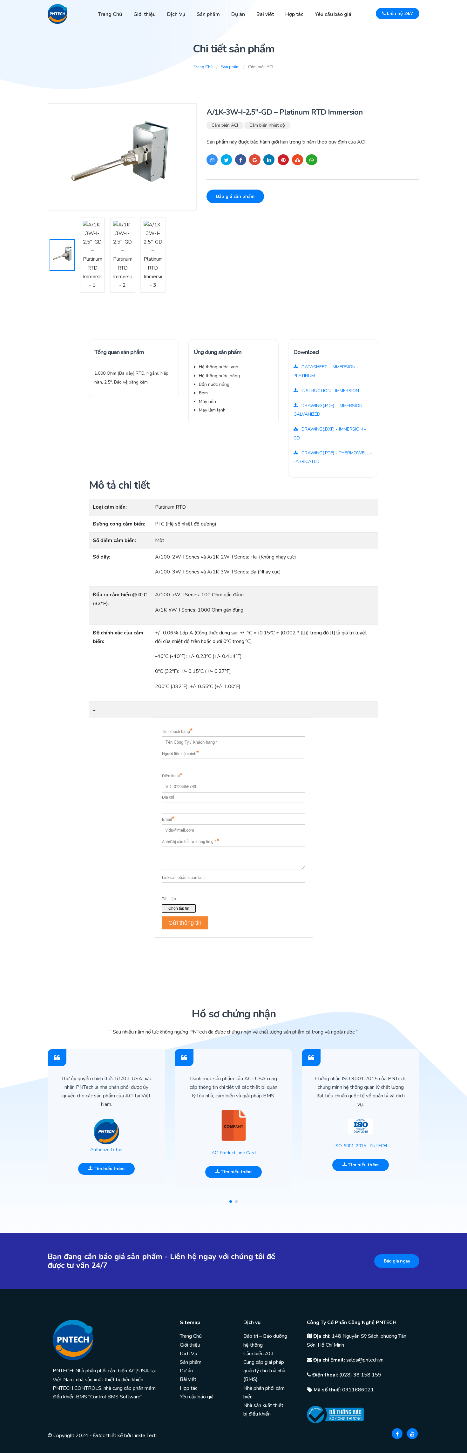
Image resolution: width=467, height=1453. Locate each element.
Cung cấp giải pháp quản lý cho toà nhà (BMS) (264, 1371)
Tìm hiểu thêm (108, 1169)
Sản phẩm (208, 14)
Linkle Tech (144, 1435)
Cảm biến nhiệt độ (267, 125)
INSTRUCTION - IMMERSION (329, 391)
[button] (230, 1201)
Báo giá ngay (397, 1261)
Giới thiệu (144, 14)
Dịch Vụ (176, 14)
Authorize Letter (106, 1150)
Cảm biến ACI (225, 125)
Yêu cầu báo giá (333, 14)
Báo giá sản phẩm (235, 196)
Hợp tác (294, 14)
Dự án (238, 14)
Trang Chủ (110, 14)
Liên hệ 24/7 (399, 13)
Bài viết (265, 14)
